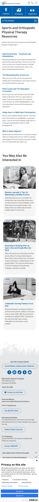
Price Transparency (9, 405)
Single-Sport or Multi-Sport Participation (19, 112)
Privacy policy (23, 486)
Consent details (6, 486)
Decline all (19, 496)
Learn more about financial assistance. (16, 401)
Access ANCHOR (11, 446)
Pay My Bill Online (11, 411)
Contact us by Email (15, 392)
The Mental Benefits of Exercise (15, 75)
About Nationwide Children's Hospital (15, 453)
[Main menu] (36, 3)
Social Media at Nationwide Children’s (19, 366)
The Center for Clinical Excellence (14, 457)
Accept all (19, 491)
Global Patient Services (13, 429)
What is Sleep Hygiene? (12, 131)
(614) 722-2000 (7, 387)
